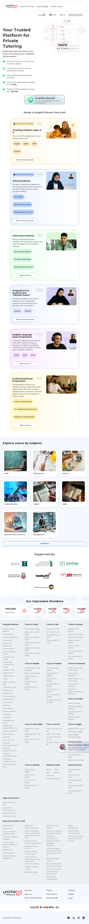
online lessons (8, 634)
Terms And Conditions (33, 898)
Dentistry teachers (53, 778)
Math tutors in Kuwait (76, 637)
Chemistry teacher (10, 687)
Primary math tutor (10, 711)
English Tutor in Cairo (76, 729)
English (71, 894)
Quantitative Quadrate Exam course (9, 664)
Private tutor (7, 640)
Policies (49, 890)
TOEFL (5, 679)
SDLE (48, 772)
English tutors (8, 673)
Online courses (57, 6)
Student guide (52, 898)
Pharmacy (50, 775)
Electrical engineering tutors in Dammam (76, 691)
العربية (70, 898)
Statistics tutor (8, 699)
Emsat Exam (7, 714)
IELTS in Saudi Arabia (32, 629)
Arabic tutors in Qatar (76, 760)
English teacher (8, 676)
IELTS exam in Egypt (75, 732)
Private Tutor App (31, 872)
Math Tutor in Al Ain (53, 734)
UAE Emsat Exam (9, 853)
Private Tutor (7, 828)
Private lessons (8, 825)
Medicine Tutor (8, 740)
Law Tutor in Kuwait (75, 634)
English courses (8, 670)
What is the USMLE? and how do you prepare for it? (53, 871)
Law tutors (7, 737)
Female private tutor (10, 637)
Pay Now (28, 890)
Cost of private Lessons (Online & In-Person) (10, 844)
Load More (44, 543)
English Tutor (7, 850)
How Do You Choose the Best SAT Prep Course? (76, 838)
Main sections (51, 894)
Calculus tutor (8, 702)
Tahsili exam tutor (9, 816)
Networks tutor (8, 734)
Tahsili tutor (7, 717)
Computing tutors (9, 696)
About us (28, 894)
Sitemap (71, 890)
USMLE (49, 769)
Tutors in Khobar (74, 703)
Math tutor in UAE (52, 629)
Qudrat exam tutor (10, 813)
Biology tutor (8, 693)
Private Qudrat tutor (10, 731)
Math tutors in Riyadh (32, 673)
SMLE (56, 769)
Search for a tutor (27, 6)
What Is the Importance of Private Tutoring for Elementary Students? (53, 840)
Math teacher (8, 708)
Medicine (56, 772)
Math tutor (7, 705)
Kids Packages (42, 6)
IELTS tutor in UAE (52, 632)
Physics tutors (8, 690)
